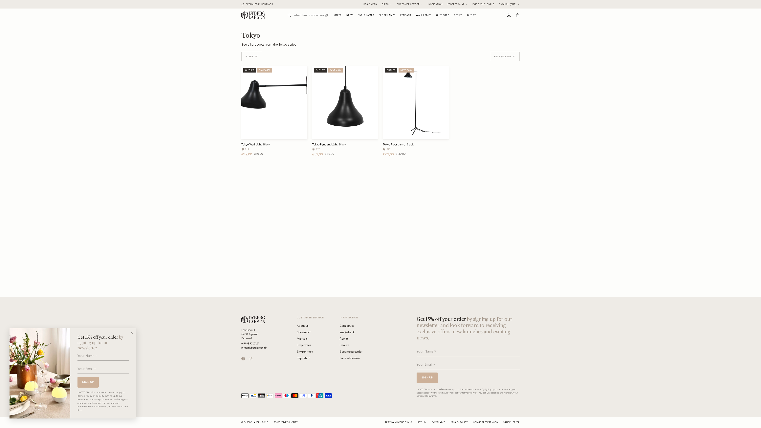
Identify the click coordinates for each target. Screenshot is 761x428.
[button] (366, 15)
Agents (344, 339)
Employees (304, 345)
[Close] (133, 333)
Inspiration (435, 4)
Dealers (344, 345)
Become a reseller (351, 352)
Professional (456, 4)
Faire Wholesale (483, 4)
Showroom (304, 332)
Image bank (347, 332)
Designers (370, 4)
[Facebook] (243, 358)
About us (302, 326)
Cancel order (511, 422)
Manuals (302, 339)
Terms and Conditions (398, 422)
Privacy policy (459, 422)
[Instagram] (250, 358)
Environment (305, 352)
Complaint (438, 422)
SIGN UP (88, 382)
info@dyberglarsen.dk (254, 348)
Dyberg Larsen (252, 422)
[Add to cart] (300, 134)
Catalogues (347, 326)
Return (422, 422)
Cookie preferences (485, 422)
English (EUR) (507, 4)
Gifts (385, 4)
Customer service (408, 4)
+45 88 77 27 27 (250, 343)
